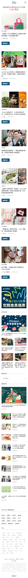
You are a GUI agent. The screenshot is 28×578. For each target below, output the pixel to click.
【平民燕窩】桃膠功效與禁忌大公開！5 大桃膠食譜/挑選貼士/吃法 (19, 436)
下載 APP (22, 559)
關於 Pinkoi (12, 559)
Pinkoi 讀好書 (6, 272)
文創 (24, 541)
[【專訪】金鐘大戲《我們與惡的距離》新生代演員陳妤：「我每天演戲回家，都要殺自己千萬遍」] (7, 357)
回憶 (8, 537)
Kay (4, 155)
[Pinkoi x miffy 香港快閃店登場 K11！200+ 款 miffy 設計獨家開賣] (20, 342)
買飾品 (8, 515)
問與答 (17, 559)
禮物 (22, 546)
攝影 (3, 541)
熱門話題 (3, 147)
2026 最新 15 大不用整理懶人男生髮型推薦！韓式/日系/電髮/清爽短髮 (19, 478)
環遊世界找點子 (17, 546)
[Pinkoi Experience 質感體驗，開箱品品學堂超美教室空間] (7, 342)
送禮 (3, 553)
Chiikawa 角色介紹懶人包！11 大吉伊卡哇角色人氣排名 (19, 487)
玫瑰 (11, 546)
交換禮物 (4, 535)
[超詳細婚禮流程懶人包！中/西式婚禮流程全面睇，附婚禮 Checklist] (6, 468)
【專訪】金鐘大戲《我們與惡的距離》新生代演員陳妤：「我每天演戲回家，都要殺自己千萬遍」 (7, 365)
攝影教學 (7, 541)
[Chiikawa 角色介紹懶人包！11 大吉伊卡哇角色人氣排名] (6, 489)
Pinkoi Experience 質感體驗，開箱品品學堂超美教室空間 (7, 349)
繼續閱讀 (5, 43)
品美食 (3, 520)
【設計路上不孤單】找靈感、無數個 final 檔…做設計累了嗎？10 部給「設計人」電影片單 (20, 365)
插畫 (24, 539)
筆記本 (9, 548)
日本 (7, 544)
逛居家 (3, 518)
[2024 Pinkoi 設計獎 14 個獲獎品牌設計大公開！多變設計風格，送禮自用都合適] (6, 416)
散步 (16, 541)
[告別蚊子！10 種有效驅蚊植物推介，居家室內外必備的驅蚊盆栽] (6, 427)
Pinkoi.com (6, 559)
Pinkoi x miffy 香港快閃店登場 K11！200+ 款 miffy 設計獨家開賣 (20, 349)
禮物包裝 (4, 548)
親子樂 (14, 520)
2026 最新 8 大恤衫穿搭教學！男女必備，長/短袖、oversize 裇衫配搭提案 (18, 447)
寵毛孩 (19, 520)
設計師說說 (11, 550)
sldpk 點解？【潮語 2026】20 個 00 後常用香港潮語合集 (14, 497)
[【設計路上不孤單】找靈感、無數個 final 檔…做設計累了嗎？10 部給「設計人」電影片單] (20, 357)
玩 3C (19, 518)
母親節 (21, 544)
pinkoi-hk (5, 78)
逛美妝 (8, 520)
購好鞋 (19, 515)
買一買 (21, 550)
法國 (3, 546)
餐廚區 (8, 518)
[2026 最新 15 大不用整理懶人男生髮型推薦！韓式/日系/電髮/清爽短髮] (6, 479)
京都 (8, 535)
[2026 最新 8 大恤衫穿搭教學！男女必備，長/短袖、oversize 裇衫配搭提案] (6, 447)
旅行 (3, 544)
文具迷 (14, 518)
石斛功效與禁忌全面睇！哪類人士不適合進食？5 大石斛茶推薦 (19, 457)
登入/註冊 (14, 561)
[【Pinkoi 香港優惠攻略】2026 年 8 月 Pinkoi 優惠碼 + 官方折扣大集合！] (14, 323)
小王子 (12, 537)
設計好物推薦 (4, 31)
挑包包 (3, 515)
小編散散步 (18, 537)
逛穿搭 (14, 515)
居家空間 (11, 539)
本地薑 (16, 544)
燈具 (7, 546)
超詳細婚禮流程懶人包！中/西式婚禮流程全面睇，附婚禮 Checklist (19, 467)
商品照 (3, 537)
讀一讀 (16, 550)
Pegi (4, 116)
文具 (20, 541)
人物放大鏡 (14, 535)
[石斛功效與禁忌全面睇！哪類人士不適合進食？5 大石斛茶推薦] (6, 458)
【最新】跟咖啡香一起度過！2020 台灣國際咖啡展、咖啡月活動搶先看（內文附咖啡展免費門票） (14, 191)
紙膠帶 (17, 548)
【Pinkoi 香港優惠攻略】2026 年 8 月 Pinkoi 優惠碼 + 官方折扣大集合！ (14, 334)
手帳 (20, 539)
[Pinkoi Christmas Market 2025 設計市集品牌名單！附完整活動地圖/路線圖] (14, 395)
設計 (21, 548)
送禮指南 (4, 523)
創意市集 (19, 535)
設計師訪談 (4, 550)
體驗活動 (10, 523)
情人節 (16, 539)
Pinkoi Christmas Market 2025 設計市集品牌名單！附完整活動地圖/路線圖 (14, 405)
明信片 (11, 544)
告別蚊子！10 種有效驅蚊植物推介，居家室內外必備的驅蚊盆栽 (19, 426)
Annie (4, 233)
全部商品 (17, 523)
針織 (7, 553)
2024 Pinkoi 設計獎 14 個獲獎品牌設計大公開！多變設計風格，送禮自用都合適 (14, 74)
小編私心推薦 (4, 539)
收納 (12, 541)
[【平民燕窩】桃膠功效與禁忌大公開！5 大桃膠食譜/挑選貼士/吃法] (6, 437)
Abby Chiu (5, 38)
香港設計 (11, 553)
